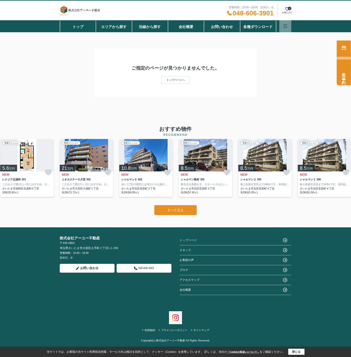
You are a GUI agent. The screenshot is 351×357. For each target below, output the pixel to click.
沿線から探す (150, 27)
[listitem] (86, 168)
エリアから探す (114, 27)
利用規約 (150, 330)
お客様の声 (187, 260)
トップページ (188, 240)
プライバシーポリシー (174, 330)
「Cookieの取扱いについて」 (243, 352)
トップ (78, 27)
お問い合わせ (222, 27)
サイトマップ (201, 330)
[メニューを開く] (285, 26)
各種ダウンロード (258, 27)
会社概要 (186, 27)
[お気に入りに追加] (48, 172)
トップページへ (175, 79)
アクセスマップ (189, 279)
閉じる (296, 351)
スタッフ (185, 250)
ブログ (184, 269)
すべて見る (175, 210)
